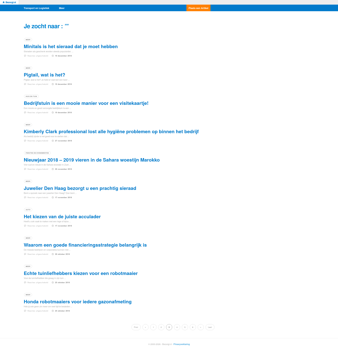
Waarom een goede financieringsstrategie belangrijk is (85, 244)
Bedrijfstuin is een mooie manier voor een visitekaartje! (86, 102)
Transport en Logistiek (36, 8)
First (136, 327)
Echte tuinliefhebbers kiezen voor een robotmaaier (81, 273)
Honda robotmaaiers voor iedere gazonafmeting (78, 301)
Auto (28, 210)
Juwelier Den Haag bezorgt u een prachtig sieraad (80, 187)
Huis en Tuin (31, 96)
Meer (62, 8)
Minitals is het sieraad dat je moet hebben (71, 46)
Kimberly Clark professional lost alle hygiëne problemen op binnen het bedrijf (111, 131)
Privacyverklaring (181, 344)
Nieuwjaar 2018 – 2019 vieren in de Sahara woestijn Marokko (92, 159)
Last (210, 327)
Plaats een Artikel (198, 8)
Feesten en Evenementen (37, 153)
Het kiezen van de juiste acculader (62, 216)
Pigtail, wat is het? (44, 74)
